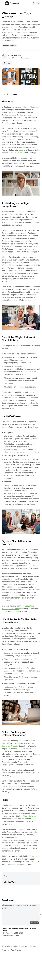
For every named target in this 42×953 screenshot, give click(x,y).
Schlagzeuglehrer (11, 449)
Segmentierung (10, 653)
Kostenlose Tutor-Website (14, 687)
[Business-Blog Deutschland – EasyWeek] (12, 3)
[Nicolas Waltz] (4, 56)
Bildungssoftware (9, 45)
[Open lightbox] (37, 71)
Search (33, 3)
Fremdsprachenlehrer (20, 459)
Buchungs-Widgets (10, 746)
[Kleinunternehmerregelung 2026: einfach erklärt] (21, 914)
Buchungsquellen (24, 659)
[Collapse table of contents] (4, 94)
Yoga (21, 150)
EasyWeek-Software (27, 816)
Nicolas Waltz (16, 55)
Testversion (34, 856)
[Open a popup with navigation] (3, 3)
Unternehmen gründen (11, 935)
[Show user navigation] (38, 3)
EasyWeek (6, 933)
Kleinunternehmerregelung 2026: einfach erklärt (20, 929)
